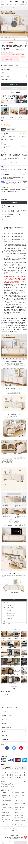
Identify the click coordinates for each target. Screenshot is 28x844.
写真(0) (8, 129)
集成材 (7, 59)
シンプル (16, 59)
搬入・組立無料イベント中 (7, 57)
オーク (2, 59)
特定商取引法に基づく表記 (10, 829)
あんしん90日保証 (20, 54)
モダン (11, 59)
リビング (17, 57)
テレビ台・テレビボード (10, 4)
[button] (1, 112)
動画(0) (13, 129)
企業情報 (2, 829)
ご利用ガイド (14, 830)
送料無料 (3, 54)
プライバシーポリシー (22, 829)
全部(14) (3, 129)
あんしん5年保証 (10, 54)
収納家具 (3, 4)
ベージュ (22, 57)
